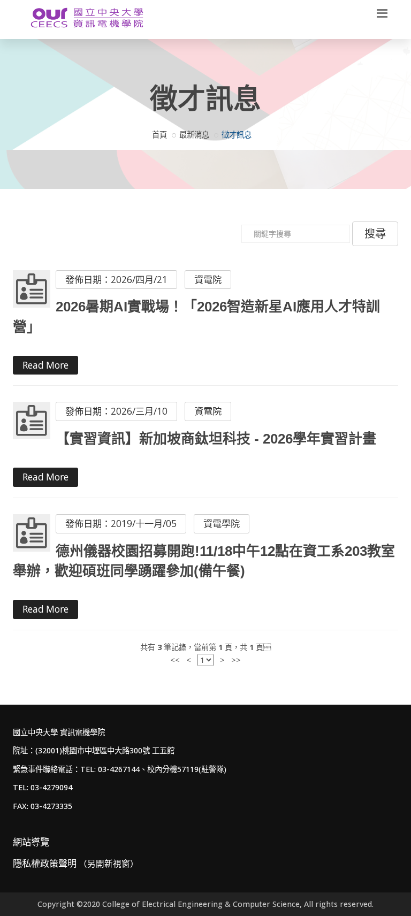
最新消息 (194, 134)
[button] (382, 12)
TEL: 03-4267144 (110, 769)
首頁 (159, 134)
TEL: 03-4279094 (42, 787)
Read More (45, 365)
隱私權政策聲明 (76, 863)
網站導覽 (31, 842)
